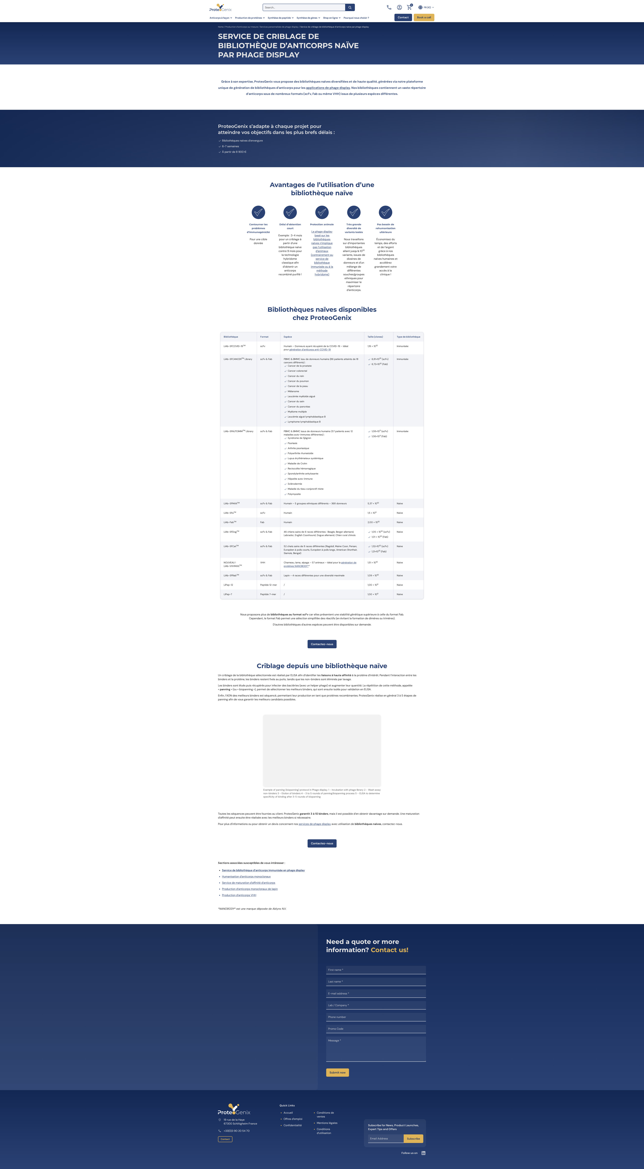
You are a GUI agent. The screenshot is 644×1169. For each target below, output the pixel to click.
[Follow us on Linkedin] (423, 1153)
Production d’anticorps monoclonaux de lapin (250, 889)
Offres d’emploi (293, 1119)
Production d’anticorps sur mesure (241, 27)
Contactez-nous (322, 644)
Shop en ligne (330, 17)
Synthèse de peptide (279, 17)
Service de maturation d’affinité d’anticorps (248, 882)
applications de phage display (328, 88)
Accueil (288, 1113)
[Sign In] (399, 7)
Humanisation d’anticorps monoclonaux (246, 876)
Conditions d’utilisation (324, 1131)
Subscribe (413, 1138)
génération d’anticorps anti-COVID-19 (310, 349)
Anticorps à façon (219, 17)
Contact (403, 17)
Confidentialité (293, 1125)
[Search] (350, 7)
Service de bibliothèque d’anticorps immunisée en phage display (263, 870)
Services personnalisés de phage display (279, 27)
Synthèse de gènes (307, 17)
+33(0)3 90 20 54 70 (237, 1131)
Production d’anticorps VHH (239, 895)
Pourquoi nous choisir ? (356, 17)
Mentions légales (327, 1123)
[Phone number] (389, 7)
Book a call (424, 17)
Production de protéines (248, 17)
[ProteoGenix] (220, 7)
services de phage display (315, 824)
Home (221, 27)
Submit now (338, 1072)
